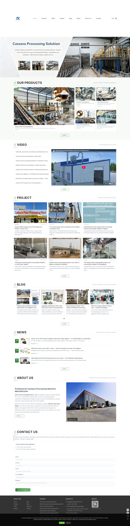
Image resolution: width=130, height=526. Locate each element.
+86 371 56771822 (72, 504)
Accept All (61, 522)
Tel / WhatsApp (19, 474)
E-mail (17, 468)
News (78, 18)
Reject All (68, 522)
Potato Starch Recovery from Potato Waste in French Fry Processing (75, 307)
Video (53, 18)
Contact (98, 18)
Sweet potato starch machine (48, 510)
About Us (88, 18)
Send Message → (22, 490)
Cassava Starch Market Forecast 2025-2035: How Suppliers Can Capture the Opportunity (101, 307)
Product (44, 18)
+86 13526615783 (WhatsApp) (75, 506)
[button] (128, 57)
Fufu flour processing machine (48, 501)
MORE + (65, 135)
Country (17, 462)
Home (35, 18)
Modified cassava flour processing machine (51, 504)
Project (62, 18)
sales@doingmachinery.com (74, 501)
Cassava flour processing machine (49, 508)
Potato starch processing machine (49, 513)
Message (18, 480)
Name (17, 456)
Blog (70, 18)
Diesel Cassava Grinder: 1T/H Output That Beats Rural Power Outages (26, 307)
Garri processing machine (47, 506)
